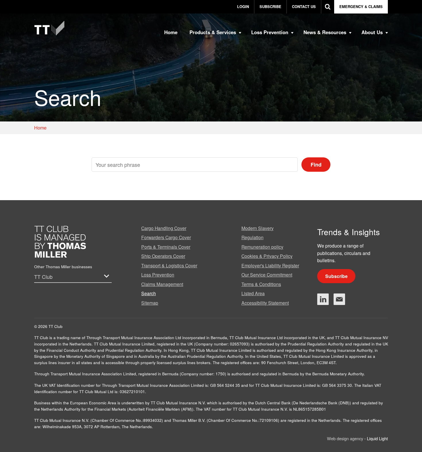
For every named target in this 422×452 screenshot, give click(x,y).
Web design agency (345, 438)
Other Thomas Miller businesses (63, 266)
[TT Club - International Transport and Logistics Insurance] (49, 28)
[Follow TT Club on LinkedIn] (323, 299)
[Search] (327, 6)
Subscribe (336, 276)
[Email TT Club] (339, 299)
